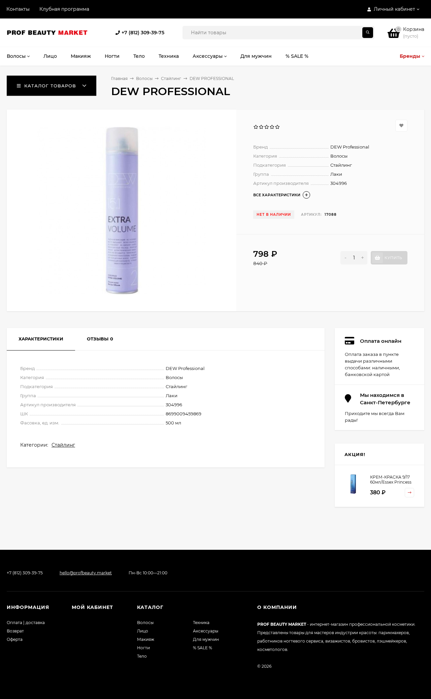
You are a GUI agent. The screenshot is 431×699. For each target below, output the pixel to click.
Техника (201, 622)
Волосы (144, 78)
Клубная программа (64, 9)
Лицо (142, 630)
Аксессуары (205, 630)
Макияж (145, 639)
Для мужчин (206, 639)
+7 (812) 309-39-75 (143, 33)
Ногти (143, 647)
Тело (142, 656)
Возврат (15, 630)
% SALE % (202, 647)
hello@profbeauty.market (86, 572)
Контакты (18, 9)
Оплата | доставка (26, 622)
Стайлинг (171, 78)
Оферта (15, 639)
